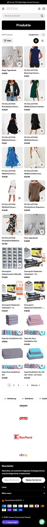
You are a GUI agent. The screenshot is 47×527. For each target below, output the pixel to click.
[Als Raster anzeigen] (36, 41)
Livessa (11, 517)
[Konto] (39, 8)
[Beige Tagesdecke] (12, 57)
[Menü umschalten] (3, 8)
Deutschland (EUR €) (13, 500)
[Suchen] (42, 15)
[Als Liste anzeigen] (42, 41)
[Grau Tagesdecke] (34, 224)
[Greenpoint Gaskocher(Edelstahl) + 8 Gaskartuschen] (34, 291)
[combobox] (23, 16)
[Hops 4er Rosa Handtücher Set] (34, 325)
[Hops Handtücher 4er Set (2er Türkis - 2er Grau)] (34, 358)
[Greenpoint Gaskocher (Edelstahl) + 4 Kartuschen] (12, 291)
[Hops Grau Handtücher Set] (12, 358)
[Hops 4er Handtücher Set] (12, 325)
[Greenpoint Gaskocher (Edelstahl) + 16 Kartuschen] (34, 258)
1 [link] (9, 385)
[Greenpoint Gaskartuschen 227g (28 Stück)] (12, 258)
